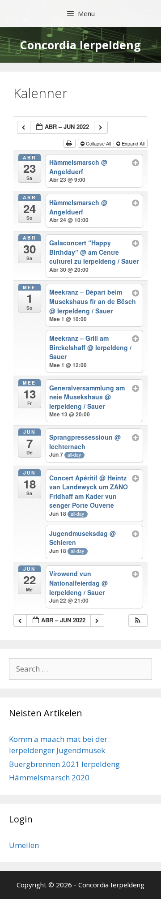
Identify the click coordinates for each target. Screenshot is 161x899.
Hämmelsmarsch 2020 (49, 777)
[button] (138, 621)
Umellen (24, 845)
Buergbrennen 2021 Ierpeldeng (64, 764)
